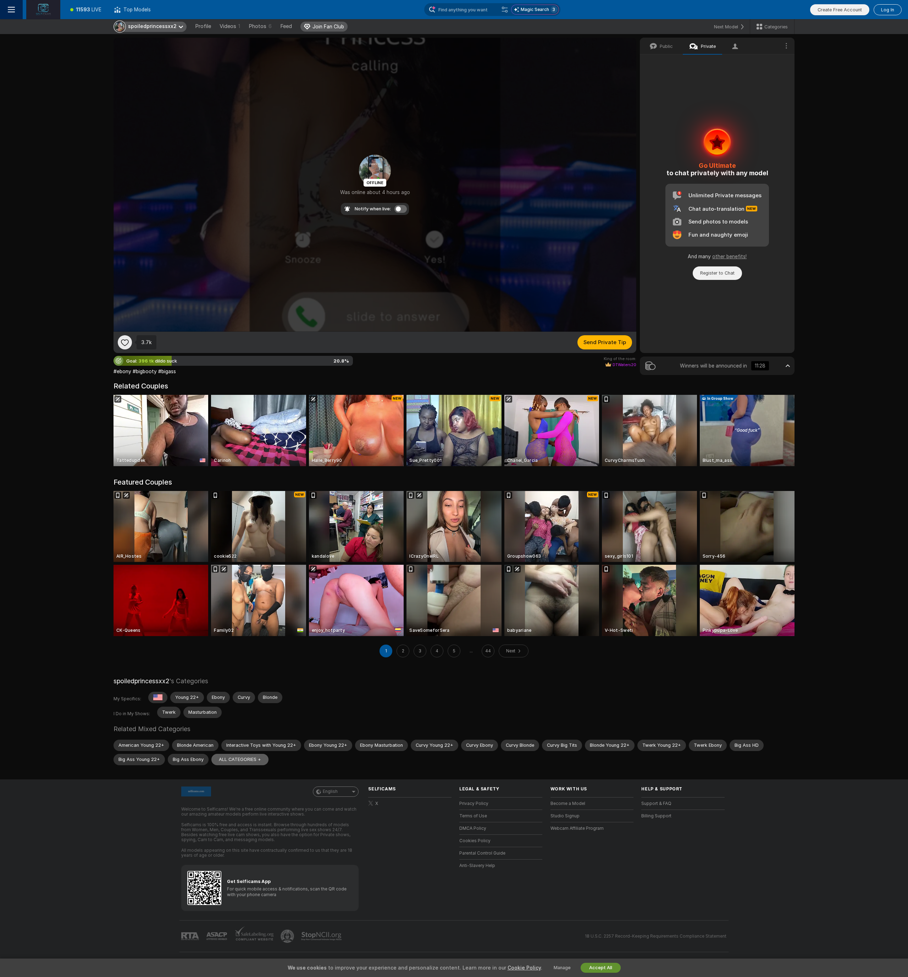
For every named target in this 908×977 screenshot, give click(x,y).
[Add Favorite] (125, 342)
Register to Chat (717, 273)
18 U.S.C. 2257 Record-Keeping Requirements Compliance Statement (655, 936)
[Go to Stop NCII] (322, 936)
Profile (203, 26)
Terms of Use (473, 815)
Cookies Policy (475, 840)
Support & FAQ (656, 803)
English (330, 791)
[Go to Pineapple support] (288, 936)
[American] (157, 697)
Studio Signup (565, 815)
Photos (260, 26)
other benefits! (729, 256)
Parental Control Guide (482, 853)
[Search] (505, 10)
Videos (230, 26)
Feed (286, 26)
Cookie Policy (524, 968)
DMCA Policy (472, 828)
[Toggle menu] (11, 9)
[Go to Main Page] (43, 9)
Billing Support (656, 815)
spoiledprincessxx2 (141, 681)
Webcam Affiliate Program (577, 828)
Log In (887, 9)
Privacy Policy (473, 803)
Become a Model (567, 803)
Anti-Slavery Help (477, 865)
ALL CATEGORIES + (240, 759)
